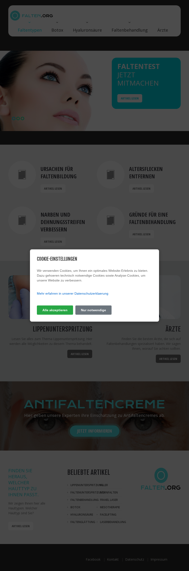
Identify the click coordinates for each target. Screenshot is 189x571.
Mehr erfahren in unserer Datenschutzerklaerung (72, 293)
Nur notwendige (93, 310)
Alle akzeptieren (55, 310)
